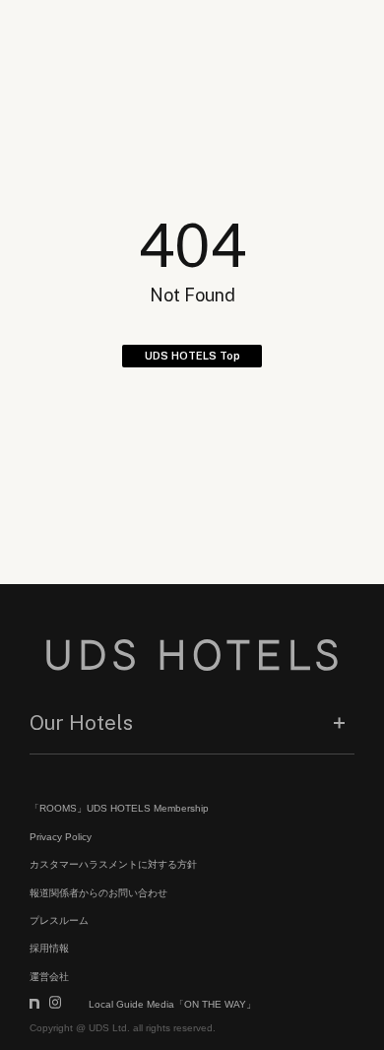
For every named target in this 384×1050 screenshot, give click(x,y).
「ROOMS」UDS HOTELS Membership (119, 808)
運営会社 (49, 976)
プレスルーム (59, 920)
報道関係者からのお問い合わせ (98, 892)
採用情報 (49, 948)
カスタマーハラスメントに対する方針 (113, 864)
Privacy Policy (61, 836)
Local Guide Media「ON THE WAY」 (172, 1004)
